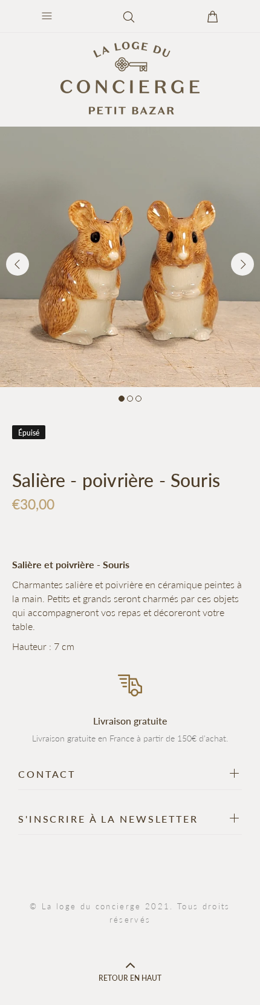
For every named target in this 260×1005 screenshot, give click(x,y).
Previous (17, 264)
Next (242, 264)
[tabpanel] (130, 257)
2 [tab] (130, 399)
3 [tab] (138, 399)
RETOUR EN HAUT (130, 978)
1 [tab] (122, 399)
